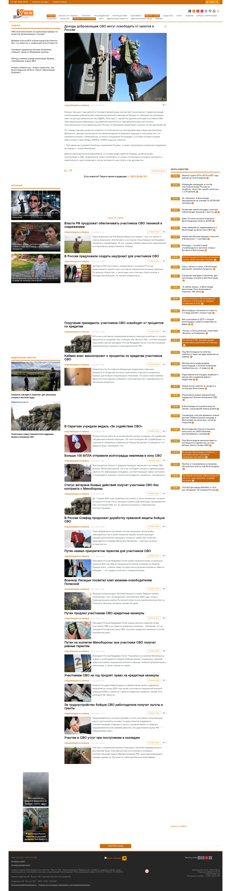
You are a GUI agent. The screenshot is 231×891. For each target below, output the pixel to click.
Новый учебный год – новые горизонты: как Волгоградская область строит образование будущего (33, 70)
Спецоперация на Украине (76, 105)
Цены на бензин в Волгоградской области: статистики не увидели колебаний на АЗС (199, 301)
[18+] (218, 11)
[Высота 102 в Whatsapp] (214, 11)
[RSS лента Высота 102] (210, 857)
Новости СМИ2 (116, 218)
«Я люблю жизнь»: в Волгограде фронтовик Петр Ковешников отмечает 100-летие (197, 289)
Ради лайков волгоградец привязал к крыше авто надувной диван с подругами (200, 377)
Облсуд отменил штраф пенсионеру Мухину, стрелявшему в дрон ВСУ (33, 60)
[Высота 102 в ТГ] (206, 11)
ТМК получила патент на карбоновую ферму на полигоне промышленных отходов (34, 33)
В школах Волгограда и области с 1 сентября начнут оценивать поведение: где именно (200, 454)
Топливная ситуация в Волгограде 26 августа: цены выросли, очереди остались (200, 478)
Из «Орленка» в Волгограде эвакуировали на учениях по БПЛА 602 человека (201, 200)
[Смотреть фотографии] (207, 178)
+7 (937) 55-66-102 (137, 177)
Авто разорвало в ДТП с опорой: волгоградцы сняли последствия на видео (199, 322)
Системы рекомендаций (20, 865)
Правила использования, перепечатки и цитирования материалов (64, 885)
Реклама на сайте (18, 861)
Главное (15, 26)
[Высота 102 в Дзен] (202, 11)
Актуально (17, 186)
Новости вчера (60, 2)
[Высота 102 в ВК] (189, 11)
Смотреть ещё (115, 846)
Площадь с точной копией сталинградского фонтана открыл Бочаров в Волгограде (198, 248)
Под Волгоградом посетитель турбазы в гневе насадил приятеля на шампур (200, 354)
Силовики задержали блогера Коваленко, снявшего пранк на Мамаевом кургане (31, 51)
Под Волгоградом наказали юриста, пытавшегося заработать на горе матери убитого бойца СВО (199, 443)
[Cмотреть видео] (218, 212)
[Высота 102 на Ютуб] (198, 11)
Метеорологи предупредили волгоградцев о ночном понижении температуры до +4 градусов (199, 365)
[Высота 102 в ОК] (193, 11)
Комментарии (158, 171)
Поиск (212, 2)
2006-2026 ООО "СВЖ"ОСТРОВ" (24, 857)
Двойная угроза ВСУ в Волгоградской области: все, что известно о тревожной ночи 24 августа (34, 42)
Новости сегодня (40, 2)
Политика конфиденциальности (23, 885)
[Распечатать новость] (165, 26)
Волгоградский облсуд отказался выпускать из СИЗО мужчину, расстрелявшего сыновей (198, 431)
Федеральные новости (23, 358)
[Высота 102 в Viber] (210, 11)
